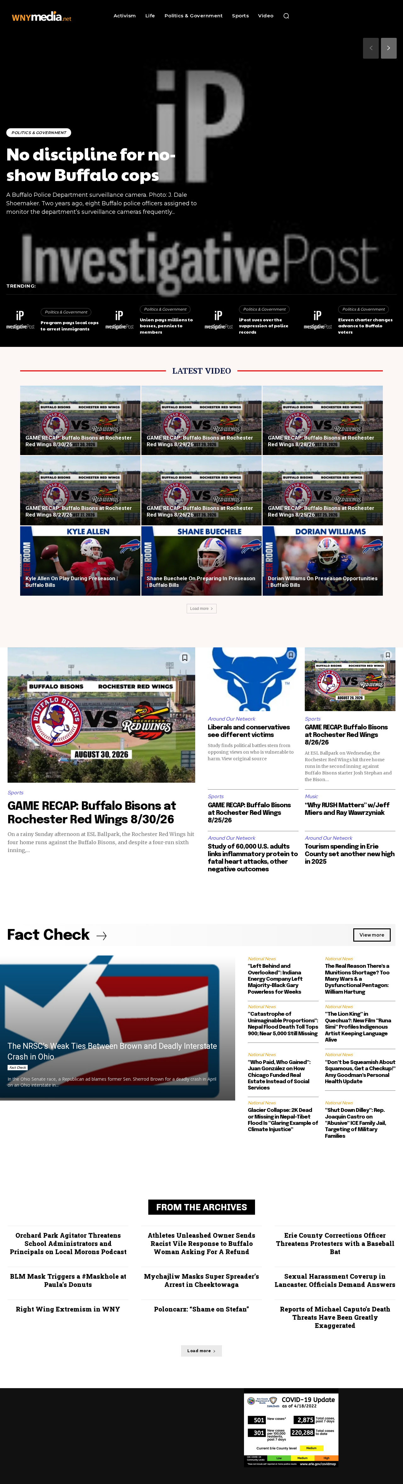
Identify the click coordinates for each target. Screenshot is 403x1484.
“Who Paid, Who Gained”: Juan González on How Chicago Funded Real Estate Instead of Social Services (279, 1075)
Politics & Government (38, 132)
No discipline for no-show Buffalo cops (91, 164)
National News (261, 958)
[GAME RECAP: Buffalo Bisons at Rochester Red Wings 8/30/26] (80, 423)
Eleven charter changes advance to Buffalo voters (365, 325)
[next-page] (389, 48)
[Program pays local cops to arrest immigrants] (20, 320)
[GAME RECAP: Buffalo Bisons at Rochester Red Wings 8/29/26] (201, 423)
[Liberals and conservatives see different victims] (253, 679)
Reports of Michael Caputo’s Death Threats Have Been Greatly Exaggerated (335, 1317)
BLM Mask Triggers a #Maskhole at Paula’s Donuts (68, 1280)
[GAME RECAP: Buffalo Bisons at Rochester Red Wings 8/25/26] (323, 493)
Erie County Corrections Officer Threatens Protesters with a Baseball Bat (335, 1243)
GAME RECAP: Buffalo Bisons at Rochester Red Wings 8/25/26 (249, 813)
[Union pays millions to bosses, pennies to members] (119, 320)
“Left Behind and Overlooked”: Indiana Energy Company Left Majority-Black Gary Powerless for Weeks (275, 979)
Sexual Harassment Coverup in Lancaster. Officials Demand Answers (335, 1280)
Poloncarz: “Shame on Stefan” (201, 1309)
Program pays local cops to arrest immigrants (70, 325)
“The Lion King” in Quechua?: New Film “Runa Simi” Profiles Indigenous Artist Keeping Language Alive (358, 1027)
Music (311, 796)
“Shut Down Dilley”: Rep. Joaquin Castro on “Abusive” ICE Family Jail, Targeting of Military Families (355, 1123)
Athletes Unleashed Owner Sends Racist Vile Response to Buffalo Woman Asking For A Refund (201, 1243)
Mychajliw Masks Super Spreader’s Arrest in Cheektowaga (201, 1280)
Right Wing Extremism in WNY (68, 1309)
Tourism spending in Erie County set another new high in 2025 (349, 854)
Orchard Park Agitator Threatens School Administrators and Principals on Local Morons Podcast (68, 1243)
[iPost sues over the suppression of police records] (219, 320)
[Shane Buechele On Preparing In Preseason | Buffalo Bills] (201, 563)
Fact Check (17, 1067)
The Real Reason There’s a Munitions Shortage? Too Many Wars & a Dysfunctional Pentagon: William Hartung (357, 979)
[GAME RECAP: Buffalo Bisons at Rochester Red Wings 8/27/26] (80, 493)
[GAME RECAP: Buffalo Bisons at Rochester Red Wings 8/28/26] (323, 423)
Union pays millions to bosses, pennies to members (166, 325)
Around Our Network (231, 719)
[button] (286, 15)
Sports (15, 792)
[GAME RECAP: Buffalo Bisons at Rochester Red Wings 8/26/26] (201, 493)
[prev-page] (371, 48)
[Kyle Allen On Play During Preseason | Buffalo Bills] (80, 563)
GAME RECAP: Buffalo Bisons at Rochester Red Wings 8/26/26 (346, 735)
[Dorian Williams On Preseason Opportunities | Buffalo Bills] (323, 563)
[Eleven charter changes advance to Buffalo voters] (318, 320)
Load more (199, 608)
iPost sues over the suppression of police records (263, 325)
